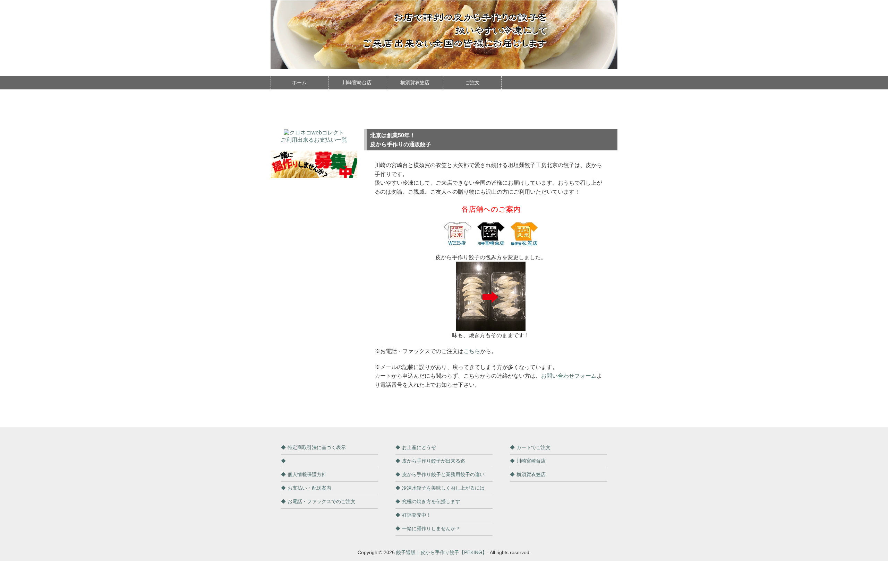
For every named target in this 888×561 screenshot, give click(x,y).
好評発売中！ (416, 515)
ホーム (299, 82)
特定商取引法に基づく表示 (317, 447)
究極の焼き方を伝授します (431, 501)
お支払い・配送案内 (309, 488)
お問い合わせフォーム (569, 376)
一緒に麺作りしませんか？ (431, 528)
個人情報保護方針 (307, 474)
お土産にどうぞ (419, 447)
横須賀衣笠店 (414, 82)
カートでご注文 (533, 447)
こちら (471, 351)
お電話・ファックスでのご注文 (322, 501)
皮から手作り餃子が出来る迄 (433, 461)
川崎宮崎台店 (357, 82)
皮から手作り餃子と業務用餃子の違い (443, 474)
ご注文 (472, 82)
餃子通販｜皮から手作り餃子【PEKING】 (441, 552)
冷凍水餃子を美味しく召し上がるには (443, 488)
